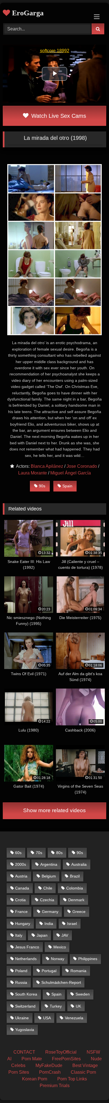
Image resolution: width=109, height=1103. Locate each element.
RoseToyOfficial (61, 1052)
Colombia (74, 888)
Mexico (59, 947)
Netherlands (26, 958)
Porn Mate (32, 1058)
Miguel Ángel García (70, 473)
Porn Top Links (72, 1078)
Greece (79, 911)
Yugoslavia (24, 1029)
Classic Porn (83, 1072)
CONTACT (24, 1052)
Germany (50, 911)
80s (59, 852)
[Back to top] (92, 1086)
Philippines (87, 958)
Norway (57, 958)
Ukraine (22, 1018)
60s (18, 852)
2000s (20, 864)
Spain (67, 486)
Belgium (49, 876)
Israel (72, 923)
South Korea (26, 994)
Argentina (48, 864)
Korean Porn (34, 1078)
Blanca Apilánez (47, 466)
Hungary (22, 923)
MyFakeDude (48, 1065)
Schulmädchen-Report (61, 982)
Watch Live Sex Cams (58, 116)
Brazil (75, 876)
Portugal (49, 970)
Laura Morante (32, 473)
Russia (21, 982)
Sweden (82, 994)
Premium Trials (55, 1085)
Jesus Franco (27, 947)
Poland (21, 970)
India (48, 923)
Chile (47, 888)
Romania (78, 970)
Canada (22, 888)
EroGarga (27, 13)
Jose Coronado (82, 466)
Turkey (56, 1006)
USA (47, 1018)
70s (39, 852)
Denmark (76, 900)
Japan (42, 935)
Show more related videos (54, 810)
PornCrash (50, 1072)
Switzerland (25, 1006)
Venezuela (74, 1018)
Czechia (47, 900)
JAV (64, 935)
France (21, 911)
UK (78, 1006)
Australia (79, 864)
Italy (18, 935)
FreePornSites (66, 1058)
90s (42, 486)
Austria (21, 876)
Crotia (20, 900)
